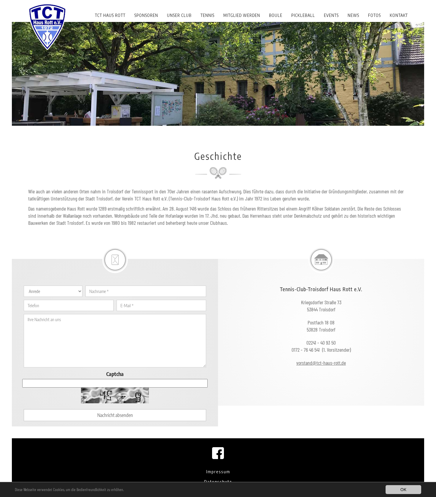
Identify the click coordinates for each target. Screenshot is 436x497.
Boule (275, 15)
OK (403, 489)
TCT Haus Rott (110, 15)
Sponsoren (146, 15)
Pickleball (303, 15)
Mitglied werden (241, 15)
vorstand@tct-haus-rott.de (321, 362)
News (353, 15)
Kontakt (399, 15)
